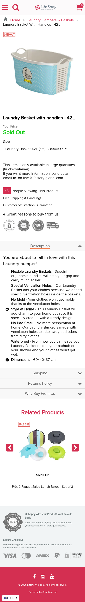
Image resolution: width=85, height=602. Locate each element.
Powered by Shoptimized (43, 592)
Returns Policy (40, 383)
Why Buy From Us (40, 393)
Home (14, 20)
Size (6, 142)
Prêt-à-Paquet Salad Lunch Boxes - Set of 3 (42, 487)
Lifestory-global (35, 584)
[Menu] (5, 7)
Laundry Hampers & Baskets (50, 20)
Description (40, 246)
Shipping (40, 373)
